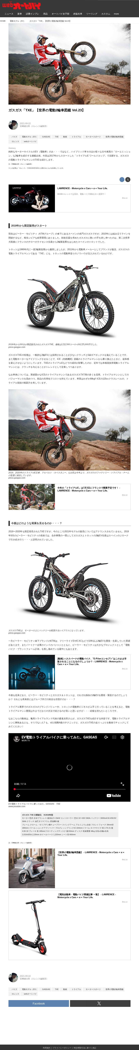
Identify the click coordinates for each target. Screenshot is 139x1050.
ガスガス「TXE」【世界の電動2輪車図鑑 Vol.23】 (46, 110)
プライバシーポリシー (62, 1048)
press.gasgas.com (16, 347)
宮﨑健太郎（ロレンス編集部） (34, 126)
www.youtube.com (16, 806)
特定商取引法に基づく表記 (85, 1048)
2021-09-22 (25, 123)
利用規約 (46, 1048)
